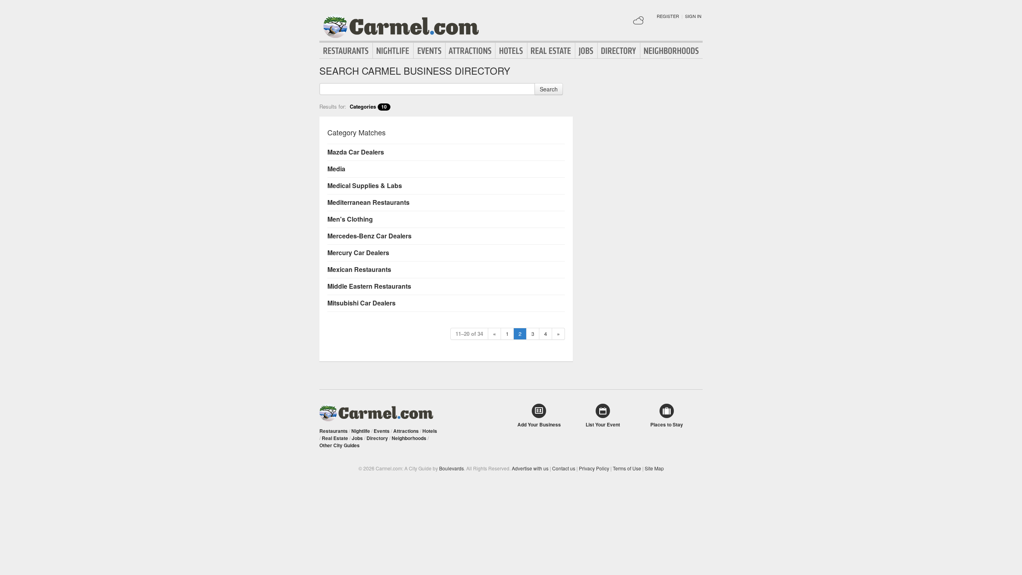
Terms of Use (627, 468)
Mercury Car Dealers (358, 252)
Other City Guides (339, 445)
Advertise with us (530, 468)
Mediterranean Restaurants (368, 202)
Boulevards (451, 468)
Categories (368, 106)
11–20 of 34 (469, 333)
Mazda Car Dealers (355, 152)
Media (336, 168)
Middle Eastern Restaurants (369, 286)
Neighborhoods (671, 51)
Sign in (693, 16)
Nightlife (393, 51)
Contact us (563, 468)
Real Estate (551, 51)
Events (429, 51)
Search (549, 89)
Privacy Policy (594, 468)
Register (668, 16)
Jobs (586, 51)
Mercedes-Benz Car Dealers (369, 235)
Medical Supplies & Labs (364, 185)
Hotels (511, 51)
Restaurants (346, 51)
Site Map (654, 468)
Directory (619, 51)
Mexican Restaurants (359, 269)
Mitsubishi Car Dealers (361, 302)
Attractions (470, 51)
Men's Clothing (350, 219)
